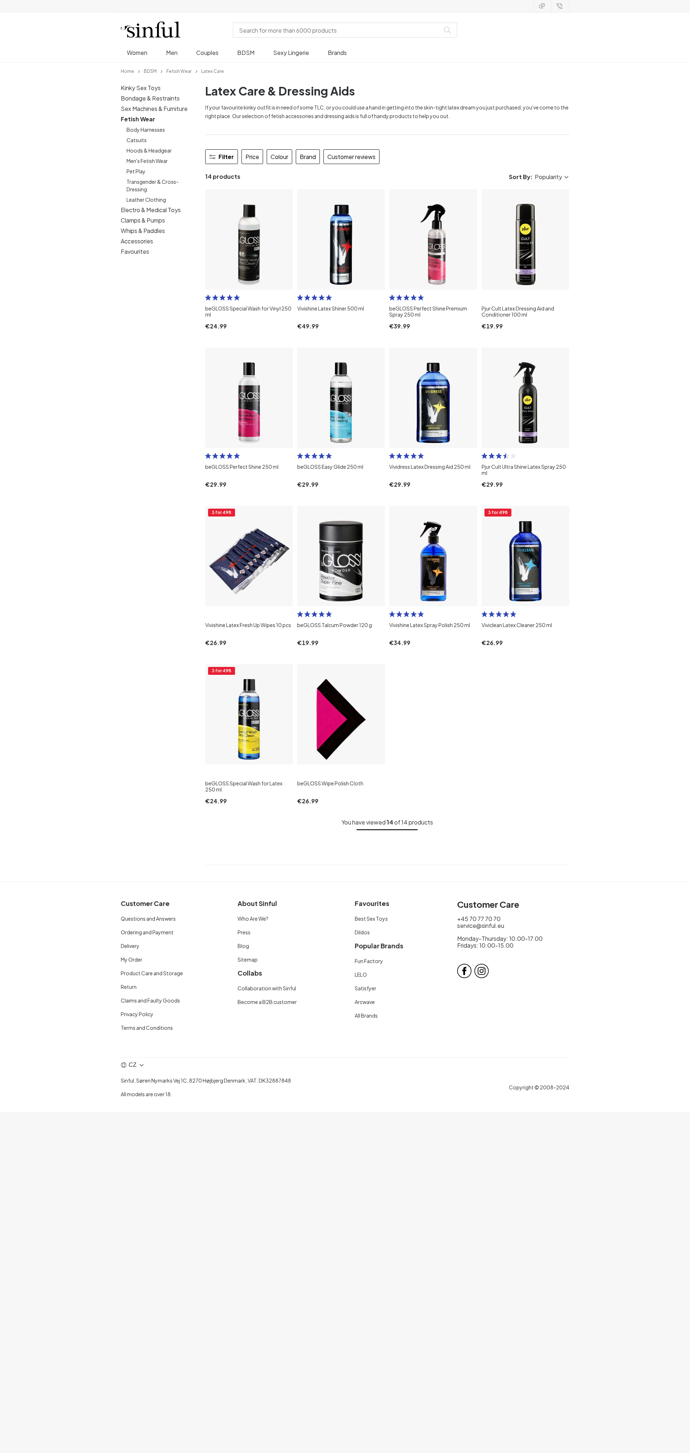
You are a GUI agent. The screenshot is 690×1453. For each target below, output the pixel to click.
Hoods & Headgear (149, 150)
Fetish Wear (138, 119)
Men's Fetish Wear (147, 161)
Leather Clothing (146, 199)
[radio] (208, 297)
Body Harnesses (145, 129)
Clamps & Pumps (143, 220)
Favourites (135, 251)
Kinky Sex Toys (141, 88)
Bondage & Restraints (150, 98)
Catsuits (136, 140)
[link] (127, 70)
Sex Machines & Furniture (154, 108)
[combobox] (337, 30)
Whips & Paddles (143, 230)
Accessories (137, 241)
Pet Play (136, 171)
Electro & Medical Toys (151, 210)
